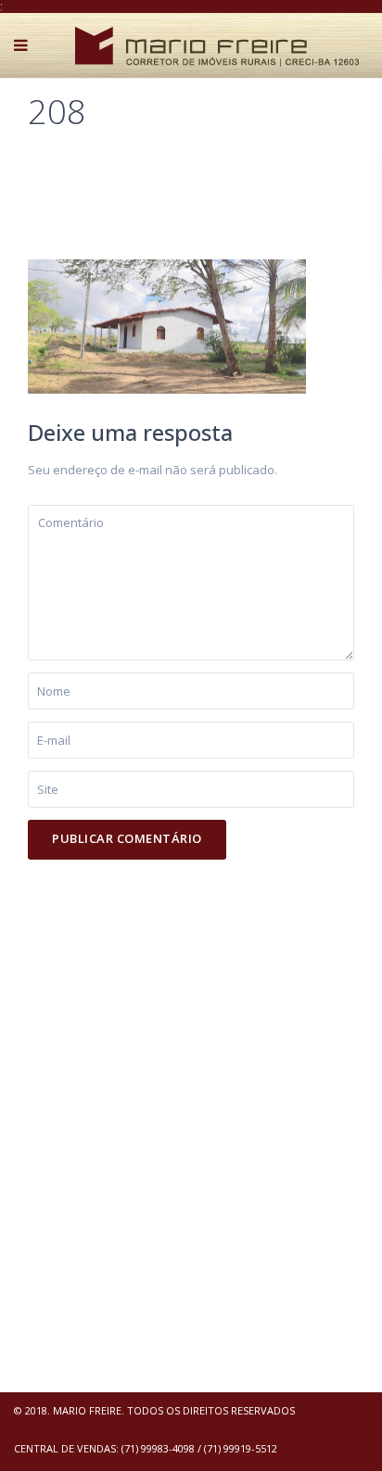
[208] (167, 325)
